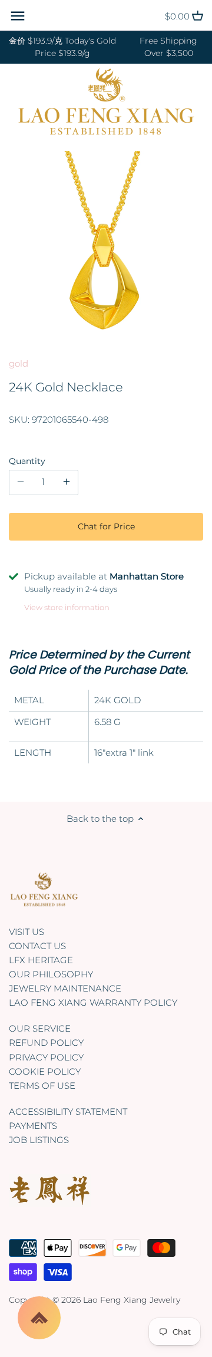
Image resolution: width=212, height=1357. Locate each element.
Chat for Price (106, 526)
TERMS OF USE (42, 1085)
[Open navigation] (17, 16)
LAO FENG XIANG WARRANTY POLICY (93, 1002)
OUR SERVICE (40, 1028)
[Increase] (66, 482)
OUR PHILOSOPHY (51, 974)
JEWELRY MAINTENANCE (65, 988)
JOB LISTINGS (39, 1139)
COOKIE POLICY (45, 1071)
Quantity (27, 461)
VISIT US (26, 931)
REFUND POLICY (46, 1042)
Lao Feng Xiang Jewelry (131, 1300)
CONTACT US (37, 945)
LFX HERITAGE (41, 960)
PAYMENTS (33, 1125)
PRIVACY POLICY (46, 1057)
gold (18, 363)
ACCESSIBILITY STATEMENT (68, 1111)
